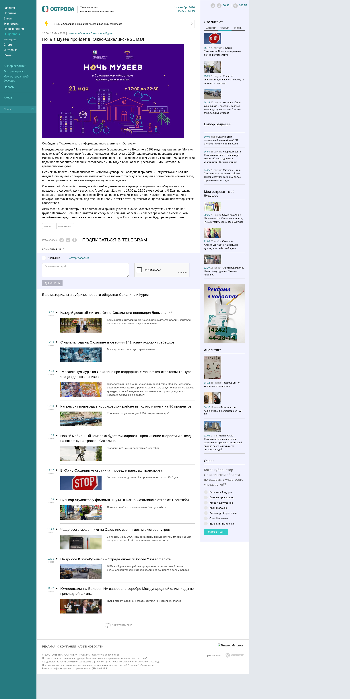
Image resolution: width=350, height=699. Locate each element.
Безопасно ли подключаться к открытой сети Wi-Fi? (223, 411)
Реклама (48, 646)
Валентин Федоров (220, 492)
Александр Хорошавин (223, 513)
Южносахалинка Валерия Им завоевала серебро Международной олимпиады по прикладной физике (127, 591)
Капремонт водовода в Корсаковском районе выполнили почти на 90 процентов (126, 406)
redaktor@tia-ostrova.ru (103, 654)
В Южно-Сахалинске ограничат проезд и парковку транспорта (88, 24)
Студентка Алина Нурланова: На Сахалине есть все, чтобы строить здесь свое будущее (223, 218)
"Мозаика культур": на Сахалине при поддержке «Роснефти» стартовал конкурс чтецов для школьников (126, 374)
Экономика (11, 23)
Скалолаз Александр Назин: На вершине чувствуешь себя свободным (221, 245)
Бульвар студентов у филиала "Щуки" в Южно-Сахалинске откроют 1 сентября (125, 500)
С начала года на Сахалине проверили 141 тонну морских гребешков (117, 342)
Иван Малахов (218, 507)
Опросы (9, 87)
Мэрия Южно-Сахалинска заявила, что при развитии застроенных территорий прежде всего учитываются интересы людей (223, 442)
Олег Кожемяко (218, 518)
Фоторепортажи (14, 71)
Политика (10, 13)
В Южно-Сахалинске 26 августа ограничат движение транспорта (222, 51)
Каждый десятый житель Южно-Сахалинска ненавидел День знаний (116, 313)
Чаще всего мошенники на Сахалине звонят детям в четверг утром (115, 529)
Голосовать (216, 532)
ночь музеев (65, 226)
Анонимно (54, 258)
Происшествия (14, 28)
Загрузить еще (121, 625)
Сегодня (211, 27)
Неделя (224, 27)
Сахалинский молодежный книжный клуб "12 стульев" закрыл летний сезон (221, 140)
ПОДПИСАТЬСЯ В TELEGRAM (114, 240)
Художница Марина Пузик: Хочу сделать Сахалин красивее (224, 271)
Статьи (8, 55)
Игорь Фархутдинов (221, 502)
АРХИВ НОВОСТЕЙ (90, 646)
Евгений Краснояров (221, 497)
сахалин (48, 226)
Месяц (238, 27)
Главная (9, 7)
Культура (10, 39)
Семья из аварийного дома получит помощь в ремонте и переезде (224, 79)
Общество (11, 34)
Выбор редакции (15, 65)
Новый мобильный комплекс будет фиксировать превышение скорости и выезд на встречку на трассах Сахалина (125, 438)
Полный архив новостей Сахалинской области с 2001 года (128, 661)
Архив (8, 98)
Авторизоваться (79, 258)
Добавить (52, 283)
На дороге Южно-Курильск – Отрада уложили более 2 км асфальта (115, 559)
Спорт (8, 44)
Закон (8, 18)
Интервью (10, 49)
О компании (66, 646)
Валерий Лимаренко (221, 523)
